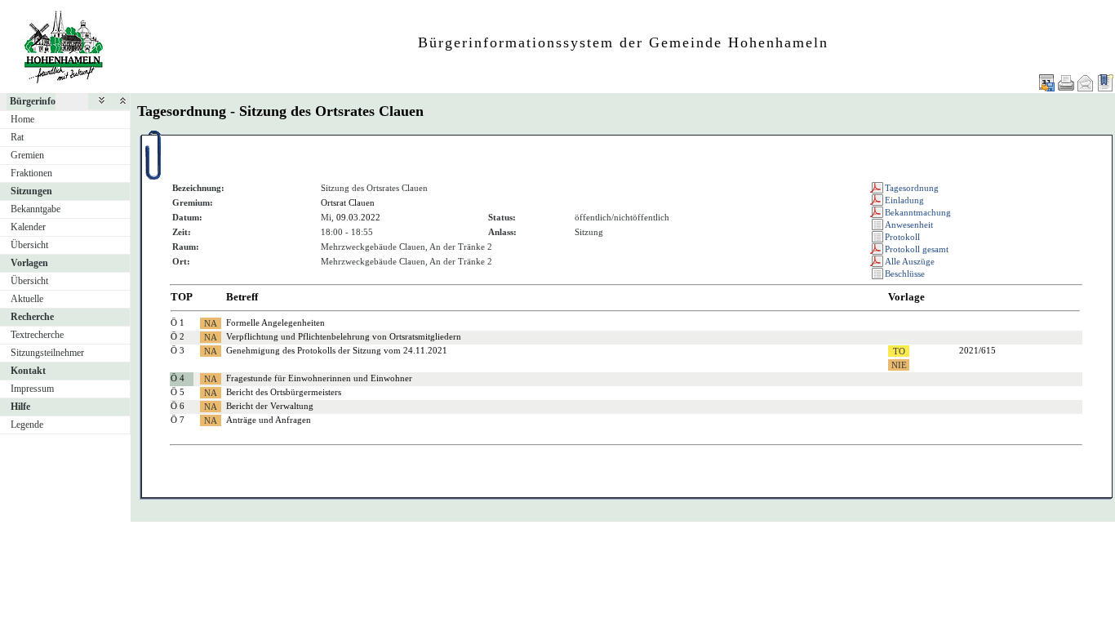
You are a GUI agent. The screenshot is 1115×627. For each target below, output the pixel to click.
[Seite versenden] (1085, 82)
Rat (17, 137)
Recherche (32, 316)
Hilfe (20, 406)
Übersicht (29, 245)
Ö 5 (177, 392)
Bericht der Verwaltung (269, 406)
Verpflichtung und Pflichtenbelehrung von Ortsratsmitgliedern (343, 336)
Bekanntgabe (35, 209)
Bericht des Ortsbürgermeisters (283, 392)
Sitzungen (31, 191)
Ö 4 (177, 378)
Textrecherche (37, 334)
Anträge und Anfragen (268, 420)
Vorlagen (29, 263)
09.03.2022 (358, 217)
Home (22, 119)
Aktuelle (27, 299)
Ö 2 (177, 336)
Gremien (27, 155)
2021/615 (977, 350)
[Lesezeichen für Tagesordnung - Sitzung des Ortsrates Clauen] (1105, 82)
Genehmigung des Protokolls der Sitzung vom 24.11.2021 (336, 350)
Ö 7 (177, 420)
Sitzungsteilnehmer (47, 352)
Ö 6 (177, 406)
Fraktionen (31, 173)
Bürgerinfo (33, 101)
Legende (27, 424)
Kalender (28, 227)
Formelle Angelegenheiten (275, 322)
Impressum (32, 388)
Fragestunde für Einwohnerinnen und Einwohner (319, 378)
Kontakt (28, 370)
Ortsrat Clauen (348, 202)
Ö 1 (177, 322)
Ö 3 (177, 350)
